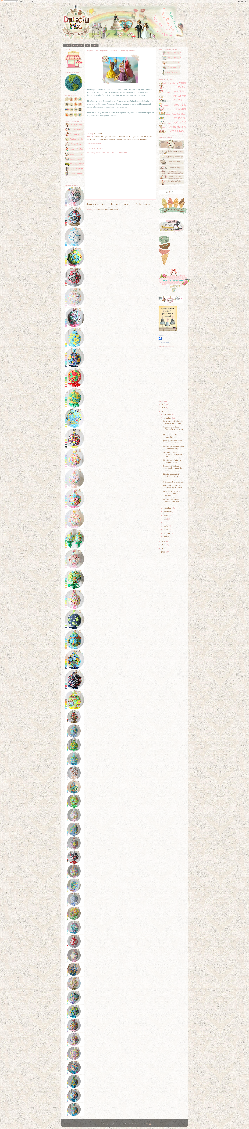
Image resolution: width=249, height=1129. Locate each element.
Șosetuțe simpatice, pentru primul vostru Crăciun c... (173, 442)
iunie (166, 522)
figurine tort (144, 139)
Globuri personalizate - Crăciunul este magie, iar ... (173, 429)
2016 (163, 408)
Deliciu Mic (161, 335)
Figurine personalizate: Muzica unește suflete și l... (172, 501)
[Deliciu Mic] (160, 339)
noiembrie (168, 418)
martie (166, 530)
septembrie (168, 512)
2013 (163, 545)
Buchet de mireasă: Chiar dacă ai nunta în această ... (173, 486)
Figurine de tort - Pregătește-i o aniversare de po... (173, 447)
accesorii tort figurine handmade (106, 136)
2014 (163, 541)
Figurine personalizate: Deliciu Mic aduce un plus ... (173, 476)
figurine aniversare (139, 136)
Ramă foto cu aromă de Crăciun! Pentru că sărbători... (171, 493)
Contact (94, 45)
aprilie (166, 526)
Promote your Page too (164, 342)
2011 (163, 552)
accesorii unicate (125, 136)
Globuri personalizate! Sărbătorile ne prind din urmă (172, 468)
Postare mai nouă (96, 203)
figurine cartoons (115, 139)
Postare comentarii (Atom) (108, 210)
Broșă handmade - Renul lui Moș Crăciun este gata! (173, 422)
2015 (163, 411)
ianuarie (167, 537)
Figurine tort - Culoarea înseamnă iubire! (172, 461)
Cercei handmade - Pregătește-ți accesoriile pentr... (172, 454)
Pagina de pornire (120, 203)
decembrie (168, 414)
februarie (167, 533)
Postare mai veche (144, 203)
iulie (165, 519)
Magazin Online (78, 45)
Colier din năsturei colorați (173, 482)
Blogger (149, 1124)
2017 (163, 404)
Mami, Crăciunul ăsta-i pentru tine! (171, 436)
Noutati (67, 45)
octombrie (168, 508)
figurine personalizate (131, 139)
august (166, 515)
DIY (87, 45)
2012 (163, 548)
